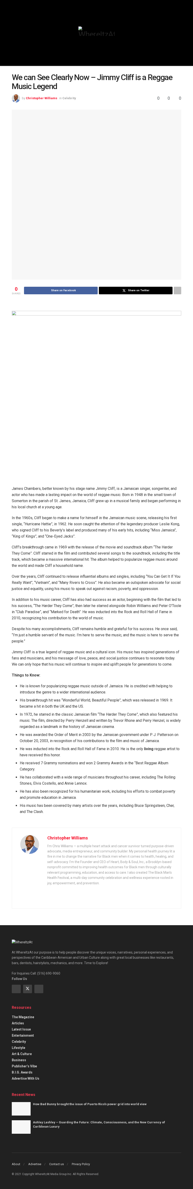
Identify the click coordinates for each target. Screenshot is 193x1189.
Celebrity (69, 98)
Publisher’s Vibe (24, 1066)
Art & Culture (22, 1054)
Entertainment (23, 1035)
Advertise (34, 1164)
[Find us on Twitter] (27, 989)
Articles (18, 1023)
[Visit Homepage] (96, 31)
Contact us (56, 1164)
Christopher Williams (41, 98)
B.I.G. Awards (22, 1072)
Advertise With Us (25, 1078)
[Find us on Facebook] (16, 989)
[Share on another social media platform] (177, 290)
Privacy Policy (81, 1164)
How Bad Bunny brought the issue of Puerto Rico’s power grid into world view (90, 1104)
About (16, 1164)
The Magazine (23, 1017)
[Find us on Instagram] (38, 989)
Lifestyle (18, 1048)
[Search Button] (179, 33)
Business (19, 1060)
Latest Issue (21, 1029)
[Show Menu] (14, 33)
